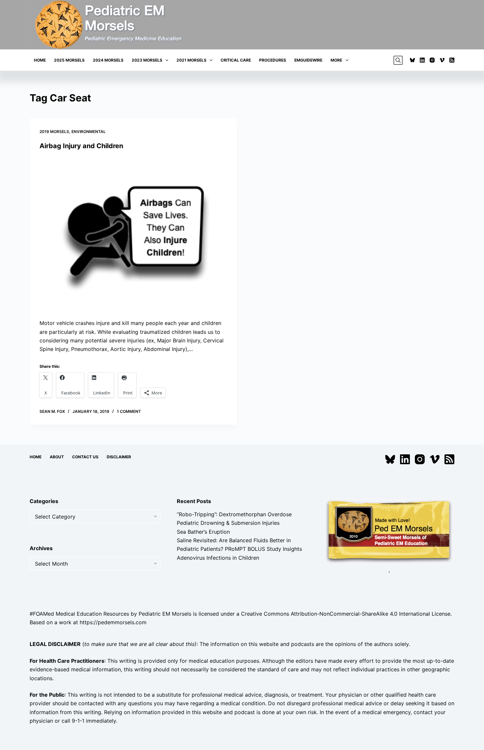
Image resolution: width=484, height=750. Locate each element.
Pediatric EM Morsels (165, 613)
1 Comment (129, 411)
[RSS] (451, 60)
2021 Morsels (191, 60)
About (57, 456)
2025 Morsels (69, 60)
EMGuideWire (308, 60)
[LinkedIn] (422, 60)
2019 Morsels (54, 131)
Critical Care (236, 60)
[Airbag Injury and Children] (133, 234)
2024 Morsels (108, 60)
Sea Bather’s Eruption (203, 531)
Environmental (88, 131)
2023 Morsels (147, 60)
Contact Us (85, 456)
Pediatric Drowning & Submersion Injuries (228, 523)
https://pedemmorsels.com (113, 622)
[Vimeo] (442, 60)
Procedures (272, 60)
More (336, 60)
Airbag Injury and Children (81, 146)
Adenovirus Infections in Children (218, 557)
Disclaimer (119, 456)
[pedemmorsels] (389, 530)
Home (40, 60)
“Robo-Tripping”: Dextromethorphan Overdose (234, 514)
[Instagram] (432, 60)
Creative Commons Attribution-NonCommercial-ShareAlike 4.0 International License (345, 613)
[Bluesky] (412, 60)
